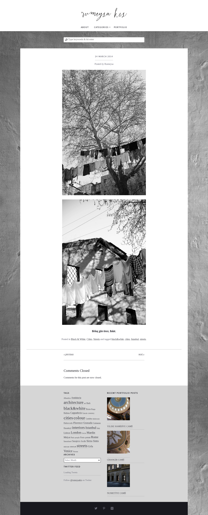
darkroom (96, 419)
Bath (88, 403)
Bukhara (67, 413)
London (76, 432)
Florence (78, 422)
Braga (93, 409)
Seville (83, 441)
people (77, 437)
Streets (96, 339)
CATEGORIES (101, 27)
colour (79, 417)
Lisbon (67, 433)
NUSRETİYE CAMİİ (116, 493)
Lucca (84, 433)
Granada (87, 422)
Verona (75, 451)
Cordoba (89, 419)
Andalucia (76, 397)
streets (143, 339)
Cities (89, 339)
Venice (68, 451)
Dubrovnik (68, 423)
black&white (117, 339)
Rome (94, 437)
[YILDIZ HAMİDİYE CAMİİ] (118, 410)
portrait (87, 437)
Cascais (84, 413)
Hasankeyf (67, 428)
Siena (89, 441)
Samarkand (68, 441)
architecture (73, 402)
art (85, 403)
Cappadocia (76, 413)
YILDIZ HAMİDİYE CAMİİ (120, 426)
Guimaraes (97, 423)
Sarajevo (76, 441)
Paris (72, 437)
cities (127, 339)
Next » (141, 354)
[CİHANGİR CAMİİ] (118, 444)
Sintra (96, 441)
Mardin (91, 432)
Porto (82, 437)
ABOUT (85, 27)
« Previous (69, 354)
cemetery (91, 413)
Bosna (88, 409)
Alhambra (67, 398)
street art (73, 446)
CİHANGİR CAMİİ (115, 460)
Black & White (78, 339)
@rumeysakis (76, 480)
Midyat (67, 437)
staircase (66, 446)
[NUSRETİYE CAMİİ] (118, 477)
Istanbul (135, 339)
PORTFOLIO (120, 27)
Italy (98, 428)
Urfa (90, 446)
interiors (78, 427)
